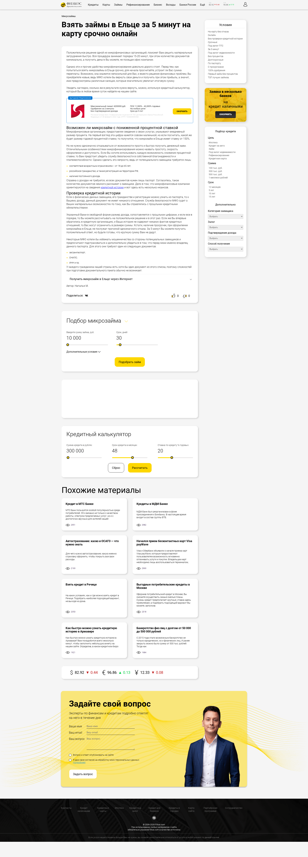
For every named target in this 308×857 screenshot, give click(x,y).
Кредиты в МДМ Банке (152, 504)
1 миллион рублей (218, 177)
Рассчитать (140, 467)
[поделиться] (85, 296)
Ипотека (213, 142)
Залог (211, 221)
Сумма (212, 163)
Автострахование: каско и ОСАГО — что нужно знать (92, 542)
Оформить (182, 111)
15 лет (212, 196)
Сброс (116, 467)
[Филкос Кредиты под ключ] (71, 5)
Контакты (66, 808)
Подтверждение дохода (222, 232)
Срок (211, 182)
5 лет (211, 190)
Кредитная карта (218, 158)
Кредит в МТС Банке (80, 504)
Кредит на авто (217, 145)
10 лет (212, 193)
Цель (211, 137)
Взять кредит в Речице (81, 584)
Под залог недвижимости (222, 152)
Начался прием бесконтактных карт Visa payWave (164, 542)
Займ (211, 149)
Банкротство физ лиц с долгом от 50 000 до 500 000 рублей (164, 629)
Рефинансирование (219, 155)
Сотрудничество (233, 808)
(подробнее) (79, 762)
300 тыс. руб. (215, 171)
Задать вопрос (83, 774)
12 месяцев (215, 187)
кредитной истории (112, 187)
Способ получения (219, 243)
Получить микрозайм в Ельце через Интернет (101, 279)
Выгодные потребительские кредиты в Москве (163, 586)
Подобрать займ (130, 362)
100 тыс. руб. (215, 168)
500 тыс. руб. (215, 174)
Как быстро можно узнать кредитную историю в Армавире (91, 629)
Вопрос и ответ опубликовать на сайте (93, 755)
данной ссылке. (212, 837)
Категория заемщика (220, 211)
